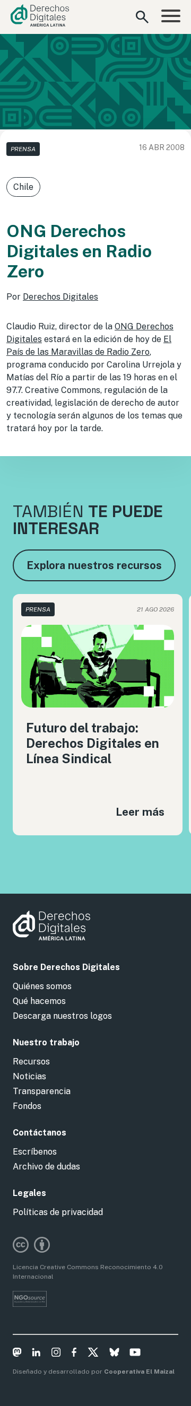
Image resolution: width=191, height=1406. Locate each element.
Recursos (31, 1061)
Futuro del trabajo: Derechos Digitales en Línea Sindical (92, 743)
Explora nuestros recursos (94, 565)
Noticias (29, 1076)
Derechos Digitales (60, 297)
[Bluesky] (114, 1354)
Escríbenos (35, 1152)
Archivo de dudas (46, 1167)
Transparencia (42, 1091)
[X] (93, 1354)
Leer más (140, 811)
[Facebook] (74, 1354)
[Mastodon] (17, 1354)
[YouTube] (135, 1354)
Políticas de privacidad (58, 1212)
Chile (23, 187)
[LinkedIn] (36, 1354)
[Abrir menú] (170, 17)
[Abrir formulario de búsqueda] (142, 17)
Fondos (27, 1106)
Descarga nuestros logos (62, 1016)
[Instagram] (56, 1354)
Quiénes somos (42, 986)
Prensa (23, 149)
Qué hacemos (39, 1001)
